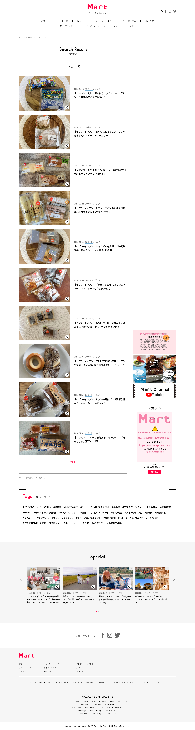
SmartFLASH (109, 704)
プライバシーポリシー (145, 682)
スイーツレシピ (134, 512)
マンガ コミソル (104, 707)
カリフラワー (99, 523)
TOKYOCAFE (71, 507)
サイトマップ (162, 682)
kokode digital (98, 713)
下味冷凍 (166, 507)
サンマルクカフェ (139, 518)
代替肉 (48, 507)
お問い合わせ (77, 682)
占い (116, 26)
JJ (67, 701)
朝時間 (149, 512)
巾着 (106, 512)
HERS (104, 701)
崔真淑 (58, 507)
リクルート (29, 518)
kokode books (83, 713)
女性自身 (97, 704)
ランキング (44, 517)
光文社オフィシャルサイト (123, 682)
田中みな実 (117, 512)
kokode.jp (82, 710)
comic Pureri (90, 707)
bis (127, 701)
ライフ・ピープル (128, 21)
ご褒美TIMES (31, 523)
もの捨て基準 (115, 523)
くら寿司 (153, 507)
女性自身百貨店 (111, 710)
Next (173, 579)
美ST (120, 701)
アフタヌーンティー (134, 507)
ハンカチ (155, 518)
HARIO (27, 512)
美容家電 (161, 512)
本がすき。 (119, 707)
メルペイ (123, 518)
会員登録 (89, 682)
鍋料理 (116, 507)
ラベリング (87, 507)
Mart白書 (47, 671)
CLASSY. (76, 701)
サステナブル (102, 507)
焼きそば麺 (110, 518)
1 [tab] (96, 611)
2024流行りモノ (32, 507)
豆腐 (86, 523)
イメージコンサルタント (89, 518)
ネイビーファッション (64, 518)
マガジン (131, 26)
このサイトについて (35, 682)
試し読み (154, 472)
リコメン (95, 512)
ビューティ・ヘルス (102, 21)
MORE (73, 462)
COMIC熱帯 (76, 707)
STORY (94, 701)
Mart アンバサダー (68, 26)
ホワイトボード (72, 523)
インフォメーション (61, 682)
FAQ (48, 682)
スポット (81, 21)
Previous (22, 579)
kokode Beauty (95, 710)
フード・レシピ (61, 21)
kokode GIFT (112, 713)
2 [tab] (99, 611)
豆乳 (84, 512)
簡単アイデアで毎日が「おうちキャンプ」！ (56, 512)
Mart (112, 701)
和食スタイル (85, 704)
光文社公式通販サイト (51, 523)
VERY (86, 701)
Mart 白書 (149, 21)
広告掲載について (103, 682)
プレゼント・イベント (96, 26)
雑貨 (43, 21)
